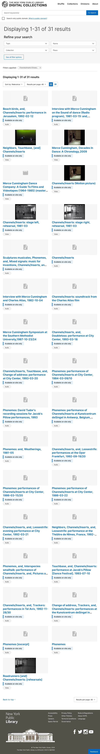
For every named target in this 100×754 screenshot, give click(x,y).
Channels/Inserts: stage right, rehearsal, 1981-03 (71, 224)
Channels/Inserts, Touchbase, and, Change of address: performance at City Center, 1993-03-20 (25, 375)
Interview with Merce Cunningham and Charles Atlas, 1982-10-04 (25, 298)
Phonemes (58, 644)
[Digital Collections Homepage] (24, 4)
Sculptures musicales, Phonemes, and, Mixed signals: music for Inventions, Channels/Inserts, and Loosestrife (25, 263)
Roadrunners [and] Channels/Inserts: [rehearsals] (22, 677)
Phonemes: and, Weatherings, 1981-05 (22, 451)
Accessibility (52, 713)
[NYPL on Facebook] (74, 732)
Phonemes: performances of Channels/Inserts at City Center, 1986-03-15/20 (23, 492)
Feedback (94, 752)
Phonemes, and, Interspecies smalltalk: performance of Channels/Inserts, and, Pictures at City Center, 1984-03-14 (25, 572)
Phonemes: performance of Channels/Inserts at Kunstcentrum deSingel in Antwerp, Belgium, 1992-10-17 (74, 416)
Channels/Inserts (63, 257)
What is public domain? (38, 18)
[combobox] (44, 12)
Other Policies (66, 716)
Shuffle (61, 4)
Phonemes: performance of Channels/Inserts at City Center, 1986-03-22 (72, 492)
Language (81, 719)
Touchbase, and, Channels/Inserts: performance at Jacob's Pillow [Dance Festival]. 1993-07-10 (74, 570)
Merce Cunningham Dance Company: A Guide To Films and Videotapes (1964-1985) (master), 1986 (25, 189)
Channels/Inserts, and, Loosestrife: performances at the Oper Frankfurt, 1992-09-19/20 (74, 453)
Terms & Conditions (68, 719)
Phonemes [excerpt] (16, 644)
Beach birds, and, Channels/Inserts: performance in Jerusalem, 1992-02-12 (24, 112)
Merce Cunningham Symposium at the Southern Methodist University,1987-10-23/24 (25, 336)
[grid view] (51, 84)
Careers (51, 719)
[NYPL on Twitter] (80, 732)
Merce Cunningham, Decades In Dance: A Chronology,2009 (72, 149)
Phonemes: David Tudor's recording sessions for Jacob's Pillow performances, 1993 (22, 414)
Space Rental (53, 721)
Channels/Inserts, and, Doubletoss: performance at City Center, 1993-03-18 (73, 336)
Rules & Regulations (85, 713)
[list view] (55, 84)
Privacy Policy (66, 713)
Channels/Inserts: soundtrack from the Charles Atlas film (74, 298)
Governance (66, 721)
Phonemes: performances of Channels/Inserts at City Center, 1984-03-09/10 (72, 375)
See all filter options (14, 57)
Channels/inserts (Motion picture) (74, 183)
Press (50, 716)
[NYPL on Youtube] (91, 732)
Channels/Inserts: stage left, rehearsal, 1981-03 (21, 224)
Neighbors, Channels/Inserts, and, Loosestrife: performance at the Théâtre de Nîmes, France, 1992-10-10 (74, 533)
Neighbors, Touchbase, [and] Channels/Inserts (22, 149)
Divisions (85, 4)
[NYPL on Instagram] (85, 732)
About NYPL (82, 716)
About (95, 4)
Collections (72, 4)
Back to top (8, 699)
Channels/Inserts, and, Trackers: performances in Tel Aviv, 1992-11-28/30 (25, 609)
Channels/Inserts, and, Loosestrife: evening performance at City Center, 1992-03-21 (25, 531)
